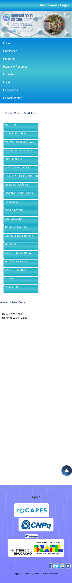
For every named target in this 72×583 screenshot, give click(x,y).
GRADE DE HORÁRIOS (16, 185)
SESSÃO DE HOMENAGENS (19, 236)
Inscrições (9, 74)
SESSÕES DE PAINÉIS (16, 262)
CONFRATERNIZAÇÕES (17, 168)
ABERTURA (10, 125)
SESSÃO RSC (11, 245)
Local (6, 82)
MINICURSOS (12, 202)
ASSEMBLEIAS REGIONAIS (18, 151)
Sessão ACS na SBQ (16, 227)
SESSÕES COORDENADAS (18, 253)
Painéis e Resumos (15, 66)
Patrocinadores (12, 97)
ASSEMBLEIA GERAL (15, 134)
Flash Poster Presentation (21, 176)
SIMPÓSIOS (11, 279)
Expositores (10, 90)
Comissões (10, 50)
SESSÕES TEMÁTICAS (16, 270)
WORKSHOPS (12, 287)
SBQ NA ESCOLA (13, 219)
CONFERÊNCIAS (13, 159)
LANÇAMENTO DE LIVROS (19, 193)
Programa (9, 58)
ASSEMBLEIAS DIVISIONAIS (19, 142)
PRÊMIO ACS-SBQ (14, 210)
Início (6, 43)
